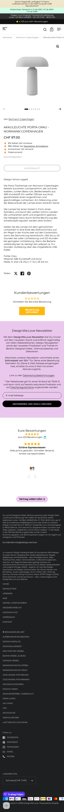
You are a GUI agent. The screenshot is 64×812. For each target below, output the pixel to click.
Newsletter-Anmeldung (36, 146)
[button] (60, 109)
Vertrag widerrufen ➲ (32, 499)
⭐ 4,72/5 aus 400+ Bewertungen (32, 22)
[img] (32, 434)
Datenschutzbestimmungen (38, 375)
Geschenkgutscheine (22, 387)
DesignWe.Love (31, 803)
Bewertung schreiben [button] (32, 311)
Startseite (7, 37)
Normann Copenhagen (27, 37)
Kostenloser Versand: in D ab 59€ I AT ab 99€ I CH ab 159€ (32, 10)
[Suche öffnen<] (45, 29)
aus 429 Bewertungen (30, 437)
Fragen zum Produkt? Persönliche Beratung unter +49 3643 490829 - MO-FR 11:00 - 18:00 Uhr (32, 16)
